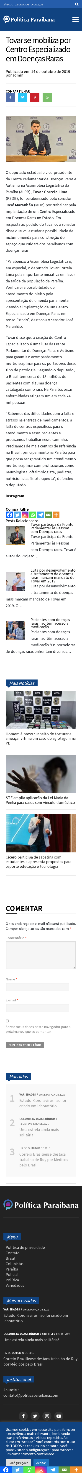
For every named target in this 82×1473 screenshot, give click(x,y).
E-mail (12, 1000)
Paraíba (12, 1269)
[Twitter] (17, 515)
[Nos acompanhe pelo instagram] (46, 1416)
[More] (56, 515)
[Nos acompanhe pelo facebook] (23, 1416)
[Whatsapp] (32, 515)
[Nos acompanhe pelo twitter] (35, 1416)
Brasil (10, 1258)
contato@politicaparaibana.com (30, 1395)
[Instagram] (25, 515)
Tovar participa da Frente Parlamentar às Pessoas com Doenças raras (52, 527)
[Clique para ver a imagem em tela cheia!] (41, 160)
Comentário (16, 937)
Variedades (15, 1285)
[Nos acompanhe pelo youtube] (58, 1416)
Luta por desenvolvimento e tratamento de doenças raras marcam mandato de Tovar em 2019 (53, 575)
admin (18, 75)
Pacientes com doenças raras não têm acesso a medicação (50, 623)
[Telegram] (40, 515)
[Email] (48, 515)
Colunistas (14, 1263)
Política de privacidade (25, 1247)
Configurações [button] (18, 1463)
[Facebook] (9, 515)
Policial (12, 1274)
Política (12, 1279)
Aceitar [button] (41, 1463)
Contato (13, 1252)
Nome (11, 979)
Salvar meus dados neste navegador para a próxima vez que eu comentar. (38, 1029)
